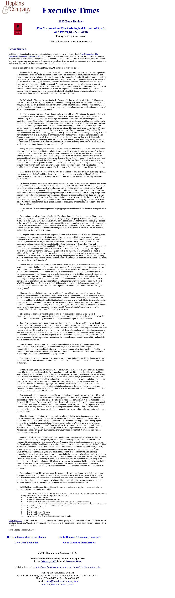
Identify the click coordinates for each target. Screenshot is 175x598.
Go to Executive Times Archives (79, 542)
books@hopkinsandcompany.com (61, 581)
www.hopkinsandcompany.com (57, 584)
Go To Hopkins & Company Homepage (80, 537)
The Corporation (15, 520)
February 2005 (48, 561)
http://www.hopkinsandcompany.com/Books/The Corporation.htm (68, 567)
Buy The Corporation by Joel (26, 537)
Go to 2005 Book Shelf (26, 542)
